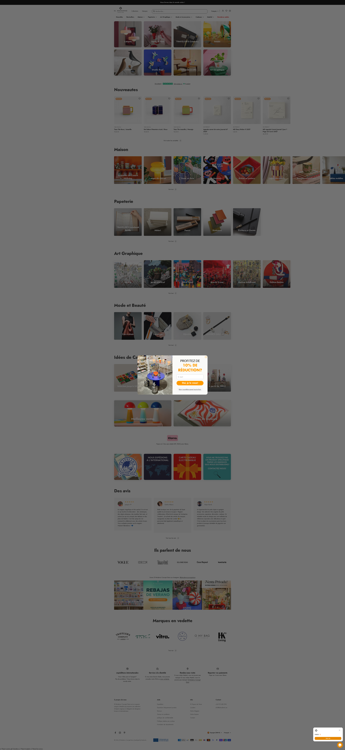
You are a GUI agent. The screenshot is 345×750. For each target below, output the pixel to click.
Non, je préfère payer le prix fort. (190, 389)
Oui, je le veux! (190, 383)
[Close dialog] (206, 357)
